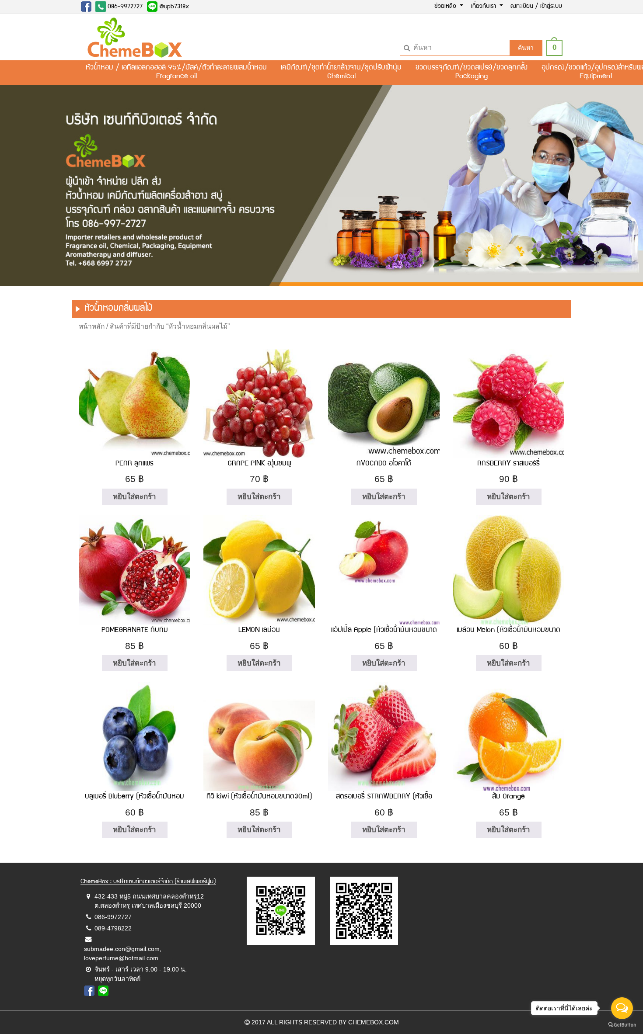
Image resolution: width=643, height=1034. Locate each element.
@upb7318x (173, 7)
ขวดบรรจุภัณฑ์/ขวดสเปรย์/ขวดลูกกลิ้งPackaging (472, 72)
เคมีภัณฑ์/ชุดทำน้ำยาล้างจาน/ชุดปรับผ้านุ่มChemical (341, 72)
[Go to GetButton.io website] (622, 1025)
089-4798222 (113, 928)
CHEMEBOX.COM (373, 1022)
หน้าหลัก (92, 326)
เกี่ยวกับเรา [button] (484, 6)
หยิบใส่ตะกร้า (134, 497)
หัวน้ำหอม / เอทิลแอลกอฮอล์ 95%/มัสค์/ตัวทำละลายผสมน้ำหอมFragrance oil (176, 72)
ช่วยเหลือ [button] (446, 6)
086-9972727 (124, 7)
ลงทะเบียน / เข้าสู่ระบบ (536, 6)
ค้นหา (526, 47)
